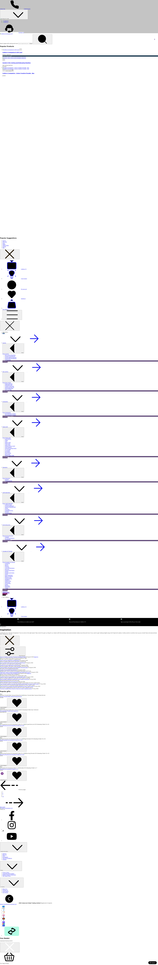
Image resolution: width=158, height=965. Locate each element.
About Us (4, 889)
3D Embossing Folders (10, 415)
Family (6, 574)
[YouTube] (11, 840)
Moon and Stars (9, 575)
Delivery (4, 853)
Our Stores (5, 892)
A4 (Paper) (7, 452)
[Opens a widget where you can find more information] (152, 962)
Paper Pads (8, 442)
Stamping (5, 467)
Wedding (7, 579)
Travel (6, 588)
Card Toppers (8, 447)
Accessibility (5, 857)
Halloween (7, 587)
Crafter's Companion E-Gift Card (12, 52)
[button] (154, 39)
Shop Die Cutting (6, 382)
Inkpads (7, 537)
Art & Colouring (6, 524)
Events (4, 595)
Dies (3, 247)
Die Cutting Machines (10, 355)
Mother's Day (8, 577)
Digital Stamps (8, 480)
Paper (3, 244)
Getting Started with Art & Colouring (9, 681)
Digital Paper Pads (9, 455)
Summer (7, 567)
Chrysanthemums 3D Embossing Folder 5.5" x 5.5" (12, 725)
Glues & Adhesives (9, 506)
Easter (6, 584)
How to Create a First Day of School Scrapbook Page (13, 657)
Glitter (6, 508)
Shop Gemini (5, 354)
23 (3, 796)
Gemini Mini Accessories (10, 358)
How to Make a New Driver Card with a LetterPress (12, 662)
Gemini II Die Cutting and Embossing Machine (16, 63)
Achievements (8, 578)
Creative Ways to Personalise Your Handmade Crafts (13, 677)
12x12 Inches (8, 453)
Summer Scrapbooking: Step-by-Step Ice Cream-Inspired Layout (16, 688)
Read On (36, 657)
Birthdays (7, 585)
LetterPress (8, 359)
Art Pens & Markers (9, 538)
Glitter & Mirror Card (10, 446)
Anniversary (8, 583)
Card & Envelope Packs (10, 448)
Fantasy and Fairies (9, 572)
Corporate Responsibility (8, 873)
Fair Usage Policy (6, 876)
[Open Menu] (12, 315)
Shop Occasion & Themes (8, 562)
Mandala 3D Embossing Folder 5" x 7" (9, 769)
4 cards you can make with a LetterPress (10, 665)
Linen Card (7, 444)
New (3, 333)
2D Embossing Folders (10, 413)
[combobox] (23, 43)
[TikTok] (3, 831)
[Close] (10, 254)
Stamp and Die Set (9, 387)
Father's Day (8, 581)
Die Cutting (5, 371)
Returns (4, 854)
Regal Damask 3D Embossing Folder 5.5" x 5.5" (11, 740)
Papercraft (5, 426)
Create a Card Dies (9, 386)
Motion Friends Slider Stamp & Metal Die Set (11, 696)
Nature (7, 565)
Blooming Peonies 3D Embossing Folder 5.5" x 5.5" (12, 754)
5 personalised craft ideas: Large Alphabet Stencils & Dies (14, 667)
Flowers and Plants (9, 570)
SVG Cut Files (8, 389)
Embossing (5, 401)
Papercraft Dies (9, 383)
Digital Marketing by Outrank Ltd (8, 904)
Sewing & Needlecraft (10, 507)
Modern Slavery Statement (9, 874)
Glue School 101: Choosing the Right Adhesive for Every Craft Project (17, 686)
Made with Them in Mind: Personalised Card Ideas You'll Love (15, 672)
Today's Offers (5, 592)
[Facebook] (11, 819)
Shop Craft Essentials (7, 503)
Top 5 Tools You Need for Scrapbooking (9, 660)
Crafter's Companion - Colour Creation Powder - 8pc (18, 73)
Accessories (7, 539)
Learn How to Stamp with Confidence (9, 673)
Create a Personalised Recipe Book (8, 669)
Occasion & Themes (7, 551)
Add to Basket (3, 707)
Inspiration (5, 591)
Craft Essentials (6, 492)
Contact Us (21, 32)
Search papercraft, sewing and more (9, 43)
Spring (4, 240)
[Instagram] (11, 829)
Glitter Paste (5, 245)
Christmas (7, 563)
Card (3, 243)
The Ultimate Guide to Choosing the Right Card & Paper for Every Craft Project (19, 684)
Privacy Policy (5, 872)
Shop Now (5, 362)
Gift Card (4, 242)
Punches (7, 509)
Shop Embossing (6, 412)
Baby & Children (9, 576)
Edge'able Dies (8, 385)
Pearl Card (7, 443)
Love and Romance (9, 568)
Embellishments (9, 510)
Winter (6, 571)
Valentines (7, 582)
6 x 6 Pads (7, 450)
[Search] (42, 39)
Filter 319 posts (22, 655)
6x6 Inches (7, 454)
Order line (15, 9)
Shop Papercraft (6, 437)
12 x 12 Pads (8, 449)
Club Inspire (5, 891)
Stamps (7, 479)
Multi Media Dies (9, 388)
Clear (31, 43)
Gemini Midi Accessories (10, 357)
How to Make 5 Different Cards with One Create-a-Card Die (14, 679)
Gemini (4, 246)
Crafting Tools (8, 504)
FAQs (3, 856)
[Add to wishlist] (20, 49)
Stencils (7, 511)
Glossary (4, 859)
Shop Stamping (6, 478)
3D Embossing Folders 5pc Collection (9, 711)
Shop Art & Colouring (7, 535)
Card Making (8, 439)
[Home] (6, 33)
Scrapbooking (8, 513)
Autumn (7, 569)
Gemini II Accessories (10, 356)
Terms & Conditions (7, 858)
